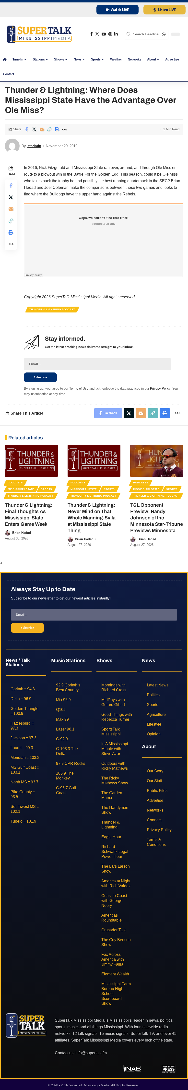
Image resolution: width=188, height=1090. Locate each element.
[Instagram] (110, 34)
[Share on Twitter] (34, 129)
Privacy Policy (160, 388)
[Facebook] (91, 34)
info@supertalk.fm (91, 1053)
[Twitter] (97, 34)
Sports (46, 489)
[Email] (41, 129)
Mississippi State (21, 489)
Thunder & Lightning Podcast (52, 309)
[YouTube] (103, 34)
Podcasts (15, 482)
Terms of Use (78, 388)
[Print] (56, 129)
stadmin (34, 146)
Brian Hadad (21, 533)
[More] (64, 129)
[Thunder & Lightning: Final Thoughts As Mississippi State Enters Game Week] (31, 461)
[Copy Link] (49, 129)
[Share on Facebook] (26, 129)
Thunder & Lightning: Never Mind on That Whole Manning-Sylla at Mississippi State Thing (92, 517)
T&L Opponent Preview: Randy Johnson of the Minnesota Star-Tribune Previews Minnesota (156, 517)
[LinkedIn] (116, 34)
